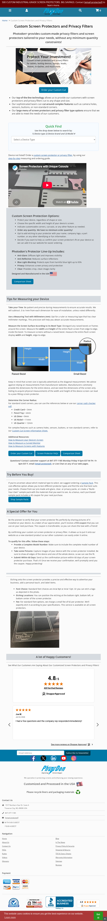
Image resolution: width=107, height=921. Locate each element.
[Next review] (98, 725)
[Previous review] (9, 725)
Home (5, 20)
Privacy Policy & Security (65, 846)
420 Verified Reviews (53, 688)
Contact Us (6, 846)
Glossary (5, 861)
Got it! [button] (98, 916)
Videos (4, 857)
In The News (60, 842)
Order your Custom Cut (53, 89)
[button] (26, 10)
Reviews (59, 865)
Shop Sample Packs (20, 499)
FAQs (4, 850)
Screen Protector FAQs (47, 453)
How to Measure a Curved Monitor (24, 443)
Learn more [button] (10, 917)
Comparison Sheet (22, 281)
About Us (5, 842)
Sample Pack (87, 483)
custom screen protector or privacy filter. (53, 155)
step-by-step (14, 158)
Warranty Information (64, 857)
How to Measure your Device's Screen (25, 440)
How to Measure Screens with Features (26, 446)
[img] (53, 684)
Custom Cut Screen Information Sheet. (30, 430)
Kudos (4, 853)
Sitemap (59, 861)
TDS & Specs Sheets (63, 853)
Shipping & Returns (63, 850)
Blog (57, 838)
